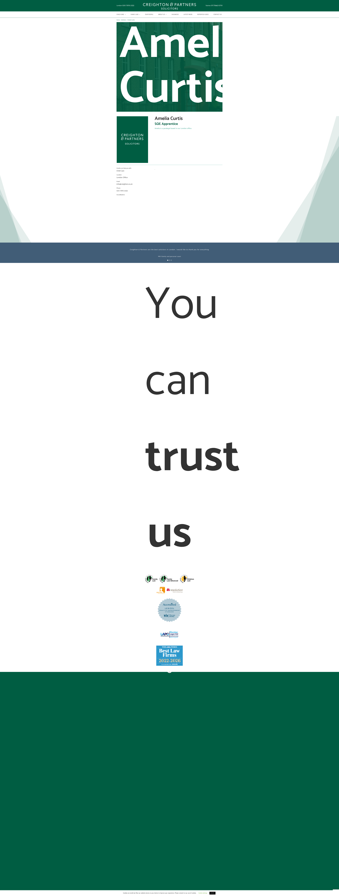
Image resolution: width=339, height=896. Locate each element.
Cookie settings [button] (202, 893)
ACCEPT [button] (212, 893)
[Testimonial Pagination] (167, 260)
